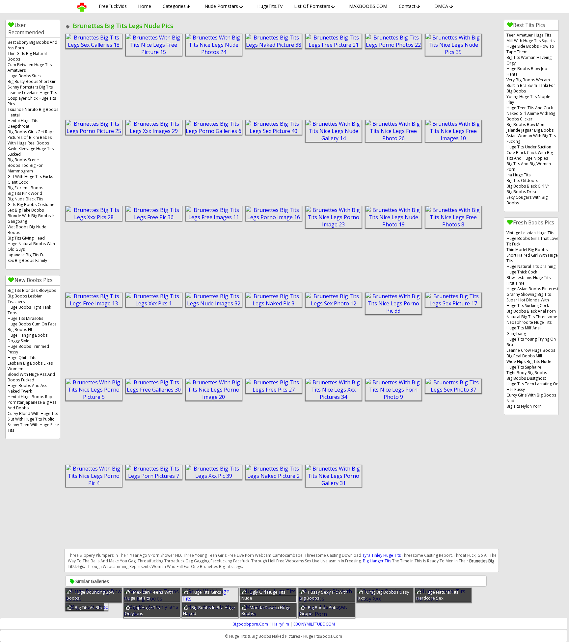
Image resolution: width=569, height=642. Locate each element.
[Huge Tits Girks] (210, 598)
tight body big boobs (526, 372)
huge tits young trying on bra (531, 341)
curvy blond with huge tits (33, 413)
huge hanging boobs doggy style (27, 338)
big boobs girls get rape (31, 132)
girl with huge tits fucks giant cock (30, 179)
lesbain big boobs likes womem (30, 366)
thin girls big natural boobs (27, 56)
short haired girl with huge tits (532, 258)
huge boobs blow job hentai (526, 71)
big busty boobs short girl (32, 81)
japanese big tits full (27, 255)
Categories (174, 6)
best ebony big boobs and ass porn (32, 45)
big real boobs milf (524, 356)
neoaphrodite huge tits (529, 322)
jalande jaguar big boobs (530, 130)
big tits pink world (25, 193)
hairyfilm (280, 624)
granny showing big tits (528, 294)
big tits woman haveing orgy (529, 60)
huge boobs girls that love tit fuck (532, 241)
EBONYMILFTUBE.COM (314, 624)
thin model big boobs (527, 249)
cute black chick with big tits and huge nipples (529, 155)
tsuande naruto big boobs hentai (33, 112)
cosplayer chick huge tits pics (32, 101)
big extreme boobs (25, 188)
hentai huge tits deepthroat (23, 123)
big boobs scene (23, 160)
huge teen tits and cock (529, 108)
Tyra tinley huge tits (381, 555)
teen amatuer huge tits (528, 35)
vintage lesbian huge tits (530, 233)
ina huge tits (518, 175)
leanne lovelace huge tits (32, 92)
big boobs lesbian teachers (25, 298)
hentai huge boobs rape (31, 396)
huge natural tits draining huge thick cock (530, 269)
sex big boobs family (27, 260)
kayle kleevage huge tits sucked (31, 151)
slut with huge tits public (31, 419)
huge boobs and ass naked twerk (27, 388)
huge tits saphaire (523, 367)
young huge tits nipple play (528, 99)
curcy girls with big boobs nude (531, 397)
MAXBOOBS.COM (368, 6)
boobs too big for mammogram (25, 168)
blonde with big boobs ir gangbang (31, 218)
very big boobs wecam (528, 80)
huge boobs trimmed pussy (28, 349)
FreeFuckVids (113, 6)
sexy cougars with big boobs (527, 200)
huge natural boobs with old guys (31, 246)
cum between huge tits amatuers (30, 67)
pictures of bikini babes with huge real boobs (30, 140)
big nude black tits (25, 199)
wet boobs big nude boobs (27, 229)
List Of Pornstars (312, 6)
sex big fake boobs (26, 210)
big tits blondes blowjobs (32, 290)
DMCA (441, 6)
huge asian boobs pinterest (532, 289)
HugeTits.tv (270, 6)
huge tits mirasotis (25, 318)
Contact (407, 6)
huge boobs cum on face (32, 324)
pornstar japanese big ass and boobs (32, 405)
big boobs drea (521, 191)
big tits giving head (26, 238)
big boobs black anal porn (531, 311)
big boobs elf (20, 329)
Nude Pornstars (221, 6)
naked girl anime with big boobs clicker (530, 116)
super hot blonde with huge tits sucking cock (527, 302)
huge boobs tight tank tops (29, 310)
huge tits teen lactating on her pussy (532, 386)
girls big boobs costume (31, 204)
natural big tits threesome (531, 317)
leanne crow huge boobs (530, 350)
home (144, 6)
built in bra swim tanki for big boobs (530, 88)
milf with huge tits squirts (530, 40)
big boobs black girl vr (527, 186)
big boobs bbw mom (526, 124)
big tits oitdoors (522, 180)
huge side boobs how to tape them (530, 49)
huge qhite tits (22, 357)
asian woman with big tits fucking (531, 138)
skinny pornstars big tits (30, 87)
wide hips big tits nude (528, 361)
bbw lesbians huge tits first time (528, 280)
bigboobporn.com (250, 624)
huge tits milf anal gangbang (523, 330)
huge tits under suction (528, 147)
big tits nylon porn (524, 406)
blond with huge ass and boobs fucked (31, 377)
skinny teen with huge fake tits (33, 427)
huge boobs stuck (24, 76)
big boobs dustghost (526, 378)
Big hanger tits (377, 561)
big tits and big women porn (528, 166)
